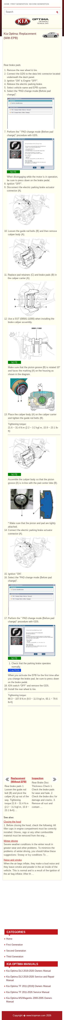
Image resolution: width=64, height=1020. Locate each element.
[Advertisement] (32, 52)
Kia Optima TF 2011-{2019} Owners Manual (28, 986)
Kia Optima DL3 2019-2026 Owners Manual (28, 970)
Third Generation (14, 956)
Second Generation (39, 4)
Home (6, 4)
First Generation (19, 4)
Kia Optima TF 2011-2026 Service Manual (27, 992)
